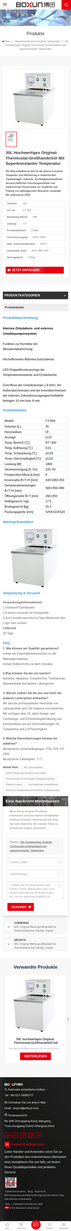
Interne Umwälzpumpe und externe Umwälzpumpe (32, 790)
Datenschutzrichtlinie (27, 1204)
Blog (30, 1191)
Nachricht (40, 1191)
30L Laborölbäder (33, 767)
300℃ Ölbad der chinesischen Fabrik (26, 773)
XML (7, 1204)
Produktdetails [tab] (14, 307)
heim (7, 41)
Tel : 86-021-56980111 (19, 1095)
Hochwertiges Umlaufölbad (43, 784)
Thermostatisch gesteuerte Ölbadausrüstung (30, 778)
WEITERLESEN (35, 1056)
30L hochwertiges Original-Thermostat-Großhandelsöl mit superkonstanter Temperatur (31, 846)
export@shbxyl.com (28, 1144)
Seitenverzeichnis (15, 1191)
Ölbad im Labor (14, 784)
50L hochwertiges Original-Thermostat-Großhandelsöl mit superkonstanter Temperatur (36, 1041)
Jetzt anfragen (25, 270)
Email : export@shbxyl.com (21, 1108)
